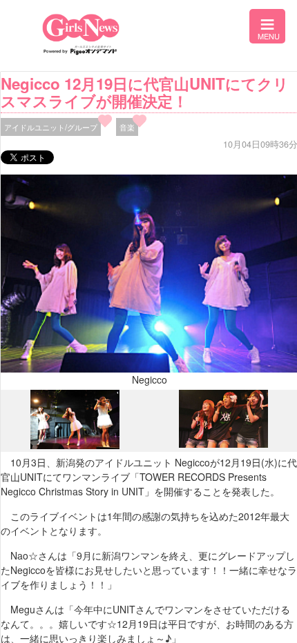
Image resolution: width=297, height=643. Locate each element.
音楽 (127, 126)
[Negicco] (75, 445)
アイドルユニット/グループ (50, 126)
